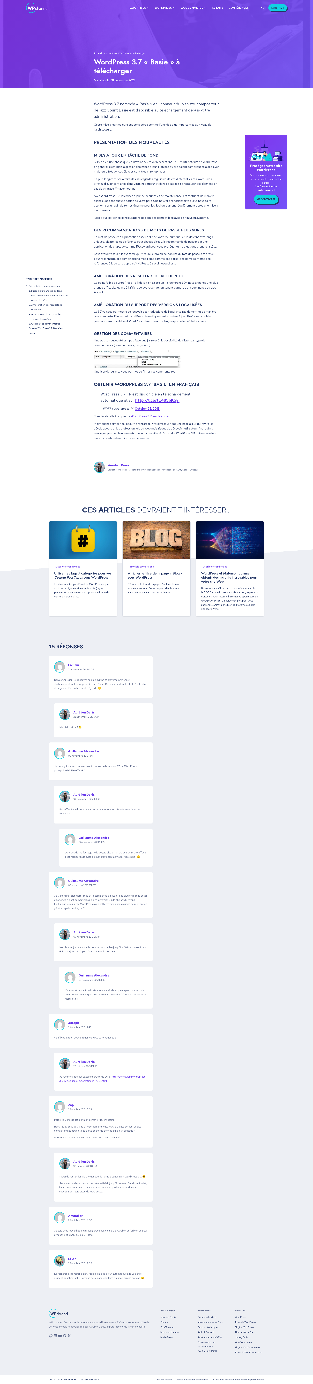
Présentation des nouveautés (44, 286)
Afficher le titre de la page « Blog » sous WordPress (155, 575)
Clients (218, 7)
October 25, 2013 (147, 409)
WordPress (163, 7)
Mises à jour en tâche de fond (46, 290)
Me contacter (266, 199)
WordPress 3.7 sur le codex (150, 416)
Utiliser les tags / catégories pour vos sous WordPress (82, 575)
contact (277, 7)
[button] (262, 8)
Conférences (239, 7)
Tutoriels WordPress (67, 566)
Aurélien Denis (118, 465)
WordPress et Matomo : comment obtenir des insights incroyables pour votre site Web (229, 577)
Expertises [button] (137, 7)
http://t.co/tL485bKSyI (157, 400)
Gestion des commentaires (45, 323)
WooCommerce (192, 7)
